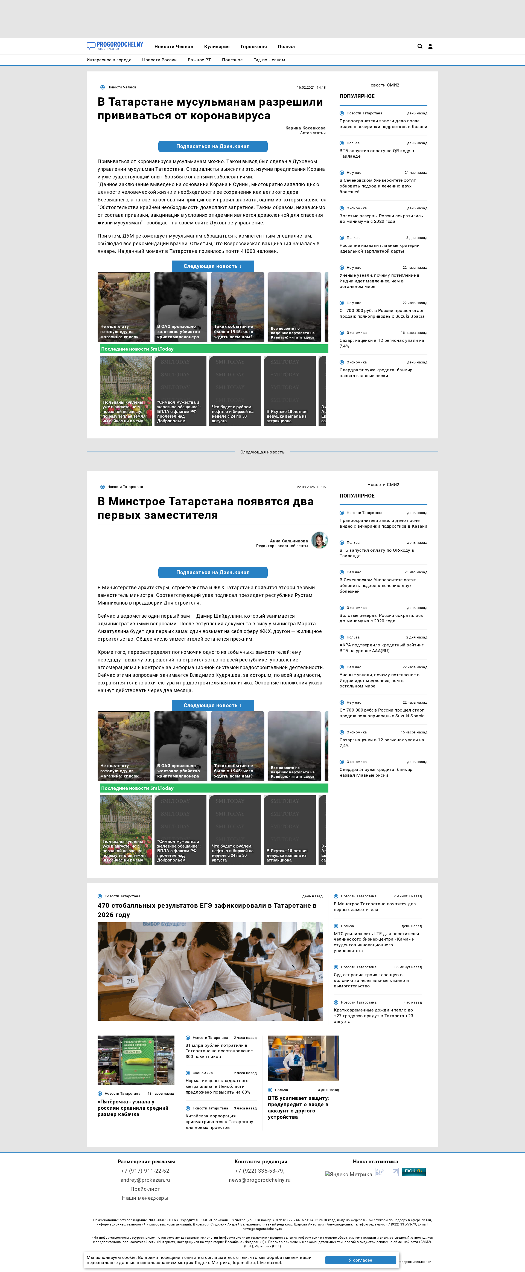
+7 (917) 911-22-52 (145, 1171)
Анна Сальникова (289, 541)
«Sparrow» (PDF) (268, 1246)
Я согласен (360, 1260)
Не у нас (354, 172)
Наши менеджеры (145, 1198)
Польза (353, 143)
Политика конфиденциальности (402, 1262)
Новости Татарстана (364, 113)
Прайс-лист (145, 1189)
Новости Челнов (121, 87)
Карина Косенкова (305, 128)
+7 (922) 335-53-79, (260, 1171)
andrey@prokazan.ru (145, 1180)
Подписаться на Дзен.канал (213, 146)
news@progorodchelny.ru (260, 1180)
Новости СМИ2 (383, 85)
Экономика (357, 208)
